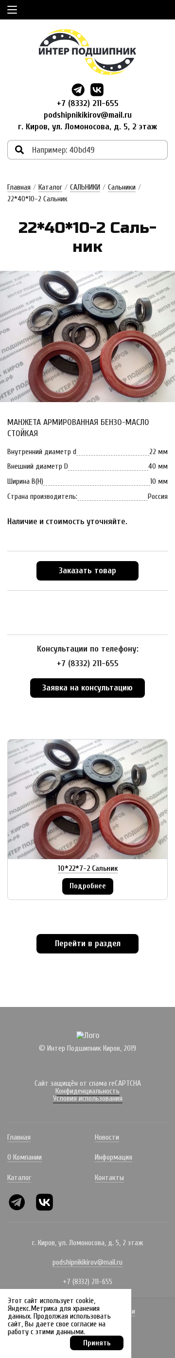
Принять (97, 1343)
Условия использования (87, 1098)
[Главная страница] (87, 52)
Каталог (50, 187)
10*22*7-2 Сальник (88, 868)
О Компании (24, 1157)
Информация (113, 1157)
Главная (19, 187)
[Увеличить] (87, 336)
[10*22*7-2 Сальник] (87, 799)
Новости (107, 1137)
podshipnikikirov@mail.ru (88, 115)
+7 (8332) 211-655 (88, 103)
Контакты (109, 1177)
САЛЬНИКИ (85, 187)
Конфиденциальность (87, 1091)
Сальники (122, 187)
